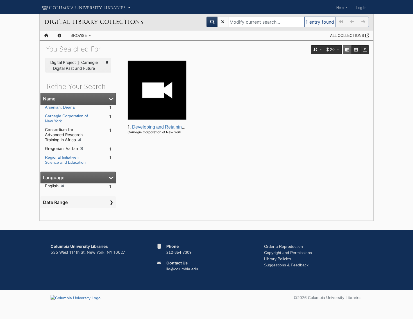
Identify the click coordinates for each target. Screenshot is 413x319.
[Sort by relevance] (318, 49)
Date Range (55, 202)
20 (332, 49)
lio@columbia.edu (182, 269)
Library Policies (277, 259)
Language (53, 177)
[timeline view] (364, 49)
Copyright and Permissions (288, 252)
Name (49, 99)
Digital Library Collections (93, 22)
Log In (361, 8)
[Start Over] (222, 22)
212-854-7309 (179, 252)
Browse (79, 35)
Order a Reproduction (283, 246)
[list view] (355, 49)
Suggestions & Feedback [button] (286, 265)
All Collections (347, 35)
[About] (59, 35)
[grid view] (347, 49)
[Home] (46, 35)
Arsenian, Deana (60, 107)
